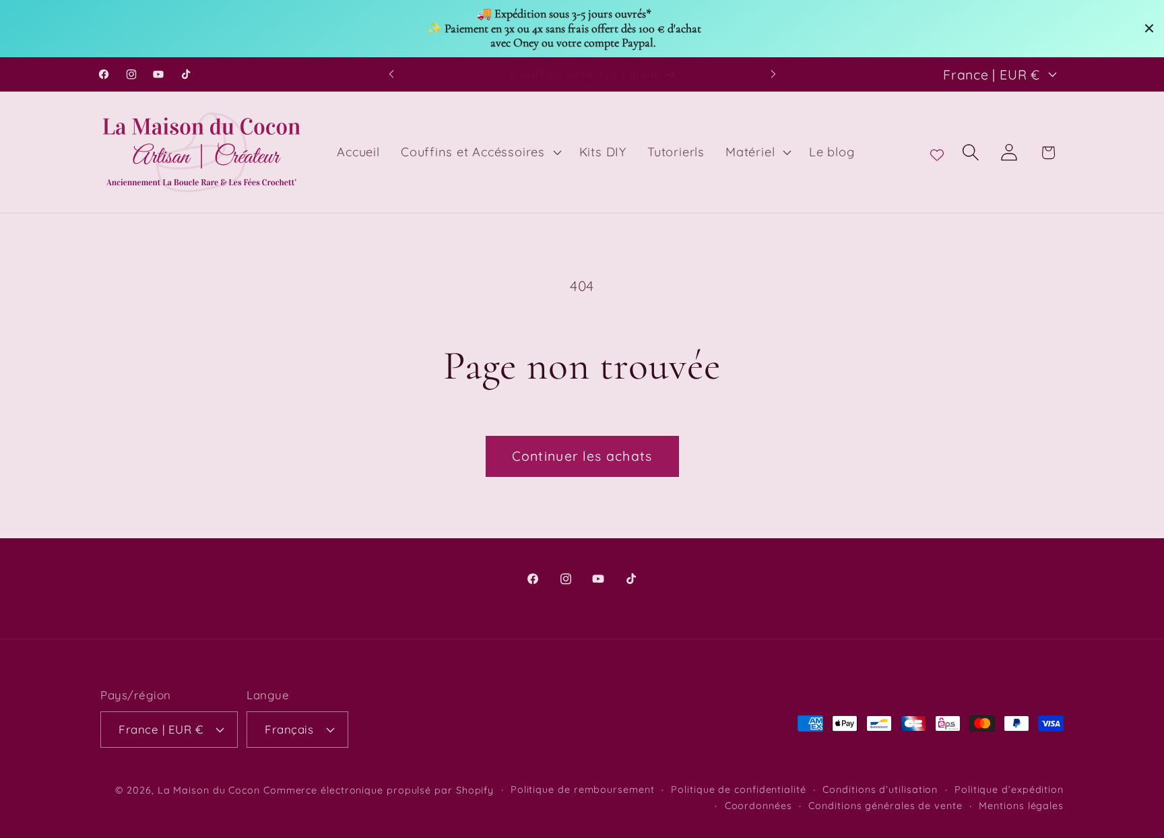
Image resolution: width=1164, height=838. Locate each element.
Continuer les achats (582, 455)
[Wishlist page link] (937, 152)
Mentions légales (1021, 805)
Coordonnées (758, 805)
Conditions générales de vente (885, 805)
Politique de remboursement (583, 789)
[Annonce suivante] (773, 73)
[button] (479, 152)
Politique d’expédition (1009, 789)
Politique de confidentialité (738, 789)
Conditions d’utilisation (880, 789)
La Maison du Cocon (210, 789)
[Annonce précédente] (391, 73)
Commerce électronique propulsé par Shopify (378, 789)
